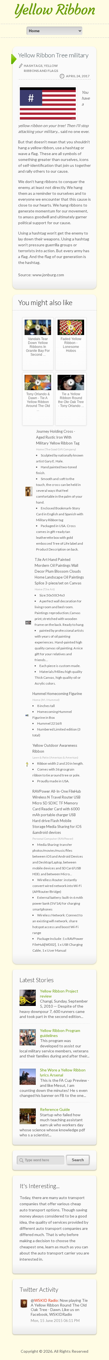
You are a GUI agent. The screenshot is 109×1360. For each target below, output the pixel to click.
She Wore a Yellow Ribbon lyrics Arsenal (63, 1072)
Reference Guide (55, 1109)
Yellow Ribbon (55, 9)
